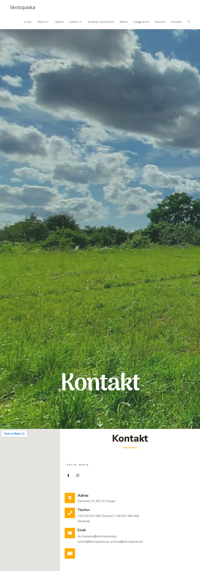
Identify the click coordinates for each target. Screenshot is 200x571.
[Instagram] (77, 475)
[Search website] (189, 22)
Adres (83, 495)
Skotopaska (22, 7)
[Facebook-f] (68, 475)
